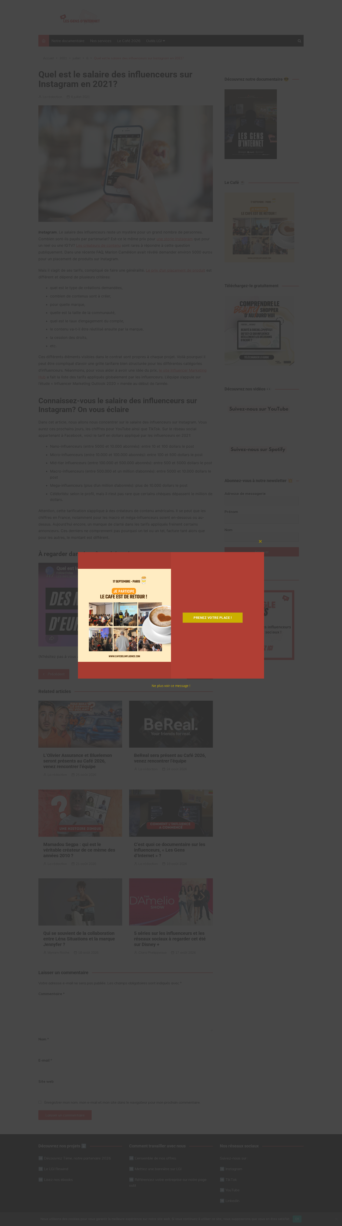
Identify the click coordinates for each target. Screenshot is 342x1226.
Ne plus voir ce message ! (171, 685)
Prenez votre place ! (213, 618)
